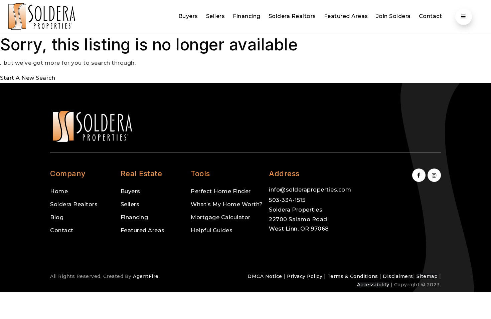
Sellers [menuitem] (215, 16)
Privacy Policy (304, 276)
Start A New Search (27, 78)
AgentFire (146, 276)
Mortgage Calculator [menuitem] (221, 217)
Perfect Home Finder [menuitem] (221, 191)
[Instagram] (433, 175)
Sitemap (427, 276)
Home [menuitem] (59, 191)
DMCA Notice (265, 276)
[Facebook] (418, 175)
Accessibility (373, 284)
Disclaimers (398, 276)
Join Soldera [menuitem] (393, 16)
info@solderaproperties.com (310, 190)
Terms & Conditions (352, 276)
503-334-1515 (287, 200)
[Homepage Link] (41, 16)
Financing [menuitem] (247, 16)
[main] (245, 58)
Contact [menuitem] (430, 16)
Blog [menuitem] (56, 217)
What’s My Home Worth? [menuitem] (227, 204)
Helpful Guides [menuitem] (211, 230)
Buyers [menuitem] (188, 16)
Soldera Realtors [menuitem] (292, 16)
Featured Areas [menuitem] (346, 16)
